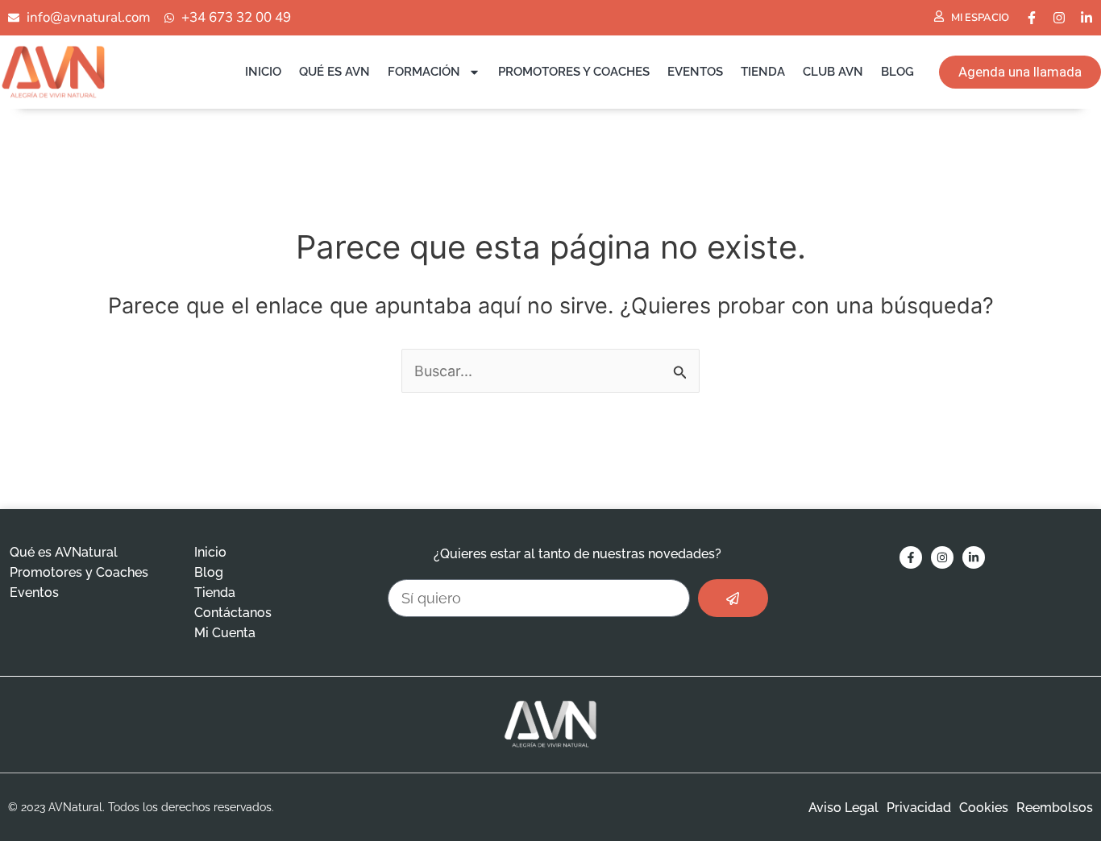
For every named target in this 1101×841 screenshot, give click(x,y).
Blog (897, 71)
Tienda (763, 71)
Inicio (263, 71)
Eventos (695, 71)
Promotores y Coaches (574, 71)
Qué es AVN (334, 71)
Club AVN (833, 71)
